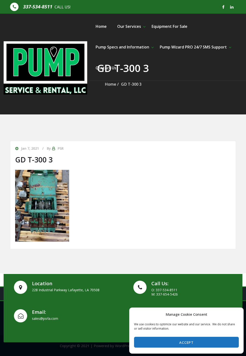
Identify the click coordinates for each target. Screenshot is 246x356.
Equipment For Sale (169, 26)
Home (101, 26)
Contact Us (106, 68)
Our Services (129, 26)
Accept (186, 342)
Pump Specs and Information (122, 47)
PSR (61, 148)
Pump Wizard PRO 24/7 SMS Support (193, 47)
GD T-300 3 (131, 84)
